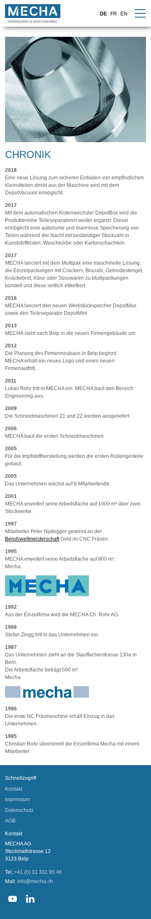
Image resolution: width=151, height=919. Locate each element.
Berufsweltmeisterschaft (32, 539)
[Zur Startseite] (32, 13)
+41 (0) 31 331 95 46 (38, 872)
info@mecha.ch (35, 881)
